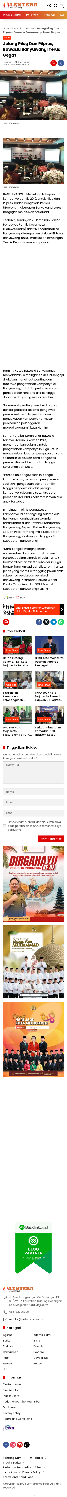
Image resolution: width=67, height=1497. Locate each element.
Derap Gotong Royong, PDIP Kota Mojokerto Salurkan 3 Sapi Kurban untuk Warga (17, 661)
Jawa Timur (12, 650)
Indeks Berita (11, 1396)
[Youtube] (20, 1445)
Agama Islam (42, 1335)
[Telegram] (53, 622)
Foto (6, 1358)
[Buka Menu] (55, 5)
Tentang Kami (12, 1384)
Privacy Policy (11, 1413)
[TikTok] (27, 1445)
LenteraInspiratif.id (14, 28)
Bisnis (37, 1340)
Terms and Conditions (17, 1419)
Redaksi (7, 62)
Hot (5, 1369)
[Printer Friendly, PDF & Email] (14, 597)
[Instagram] (13, 1445)
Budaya (8, 1346)
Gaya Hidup (41, 1358)
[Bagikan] (61, 63)
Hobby (38, 1363)
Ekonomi (39, 1352)
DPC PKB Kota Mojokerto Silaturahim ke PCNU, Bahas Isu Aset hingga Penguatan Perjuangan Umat (17, 731)
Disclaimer (10, 1407)
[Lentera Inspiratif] (20, 5)
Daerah (38, 1346)
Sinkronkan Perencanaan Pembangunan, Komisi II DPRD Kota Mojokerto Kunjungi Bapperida (16, 696)
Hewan (7, 1363)
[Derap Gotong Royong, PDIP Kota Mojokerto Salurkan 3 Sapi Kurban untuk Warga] (17, 645)
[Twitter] (46, 622)
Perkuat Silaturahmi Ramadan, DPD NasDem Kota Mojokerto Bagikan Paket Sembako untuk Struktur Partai (49, 731)
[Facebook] (39, 622)
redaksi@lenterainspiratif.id (26, 1319)
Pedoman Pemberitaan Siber (21, 1401)
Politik (30, 28)
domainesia (10, 1352)
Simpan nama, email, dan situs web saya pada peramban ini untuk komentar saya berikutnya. (34, 826)
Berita (6, 1340)
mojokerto (11, 684)
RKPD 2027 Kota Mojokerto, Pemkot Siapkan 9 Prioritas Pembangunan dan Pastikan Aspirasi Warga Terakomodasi (48, 696)
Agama (7, 1335)
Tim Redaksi (10, 1390)
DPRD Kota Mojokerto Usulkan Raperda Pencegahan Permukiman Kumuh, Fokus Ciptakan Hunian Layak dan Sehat (49, 661)
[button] (49, 5)
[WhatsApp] (61, 622)
